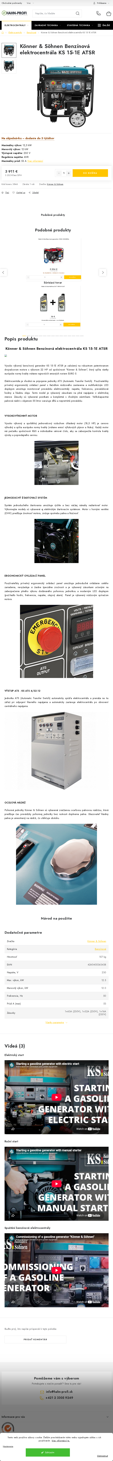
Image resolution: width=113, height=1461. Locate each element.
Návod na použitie (56, 918)
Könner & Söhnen (55, 184)
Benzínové (100, 949)
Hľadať (78, 13)
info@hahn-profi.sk (59, 1392)
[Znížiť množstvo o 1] (59, 173)
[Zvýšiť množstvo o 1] (68, 173)
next (102, 272)
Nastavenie (8, 1446)
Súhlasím (49, 1452)
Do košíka (90, 173)
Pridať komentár (35, 1339)
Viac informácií (35, 161)
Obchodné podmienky (12, 3)
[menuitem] (16, 25)
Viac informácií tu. (61, 1440)
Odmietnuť (102, 1456)
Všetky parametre (54, 1022)
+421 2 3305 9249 (99, 13)
